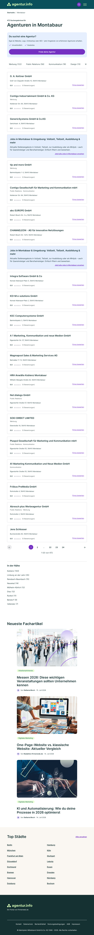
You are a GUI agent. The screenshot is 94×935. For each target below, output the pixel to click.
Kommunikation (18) (57, 64)
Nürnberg (51, 878)
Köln (49, 850)
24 (63, 547)
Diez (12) (11, 591)
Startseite (11, 13)
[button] (79, 5)
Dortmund (11, 867)
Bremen (10, 872)
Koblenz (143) (13, 571)
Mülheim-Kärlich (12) (16, 587)
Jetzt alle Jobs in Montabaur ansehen (69, 154)
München (11, 850)
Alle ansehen (81, 837)
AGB (68, 924)
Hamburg (51, 845)
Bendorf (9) (12, 600)
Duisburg (11, 883)
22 (50, 547)
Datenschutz (28, 924)
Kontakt (19, 924)
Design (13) (75, 64)
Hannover (11, 878)
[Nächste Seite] (84, 547)
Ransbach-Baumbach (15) (18, 579)
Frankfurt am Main (15, 856)
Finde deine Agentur (47, 52)
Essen (49, 867)
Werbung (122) (15, 64)
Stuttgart (51, 856)
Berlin (9, 845)
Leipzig (50, 861)
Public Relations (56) (35, 64)
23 (56, 547)
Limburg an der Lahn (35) (18, 575)
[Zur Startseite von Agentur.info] (19, 4)
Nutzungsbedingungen (56, 924)
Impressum (76, 924)
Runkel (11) (11, 596)
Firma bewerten (78, 85)
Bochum (50, 883)
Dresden (50, 872)
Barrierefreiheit (40, 924)
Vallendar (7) (12, 604)
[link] (47, 80)
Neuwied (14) (13, 583)
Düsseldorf (12, 861)
